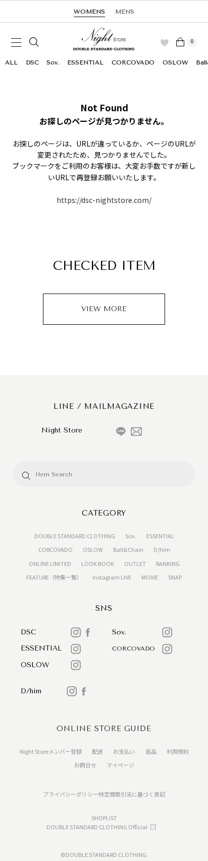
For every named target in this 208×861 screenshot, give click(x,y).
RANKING (168, 563)
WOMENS (89, 11)
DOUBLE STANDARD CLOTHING (74, 536)
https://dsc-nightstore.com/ (104, 200)
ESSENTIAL (85, 62)
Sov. (52, 62)
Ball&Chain (128, 549)
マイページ (120, 765)
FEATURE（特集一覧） (54, 577)
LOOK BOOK (97, 563)
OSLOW (175, 62)
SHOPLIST (104, 818)
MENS (124, 11)
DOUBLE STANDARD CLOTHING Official (96, 827)
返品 (151, 751)
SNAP (175, 577)
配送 (97, 751)
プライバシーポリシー (70, 794)
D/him (161, 549)
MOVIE (149, 577)
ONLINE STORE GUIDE (104, 728)
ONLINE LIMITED (50, 563)
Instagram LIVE (111, 577)
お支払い (124, 751)
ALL (11, 62)
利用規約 (178, 751)
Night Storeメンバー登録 (51, 751)
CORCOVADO (133, 62)
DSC (32, 62)
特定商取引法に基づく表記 (131, 794)
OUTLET (135, 563)
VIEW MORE (104, 309)
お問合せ (85, 765)
